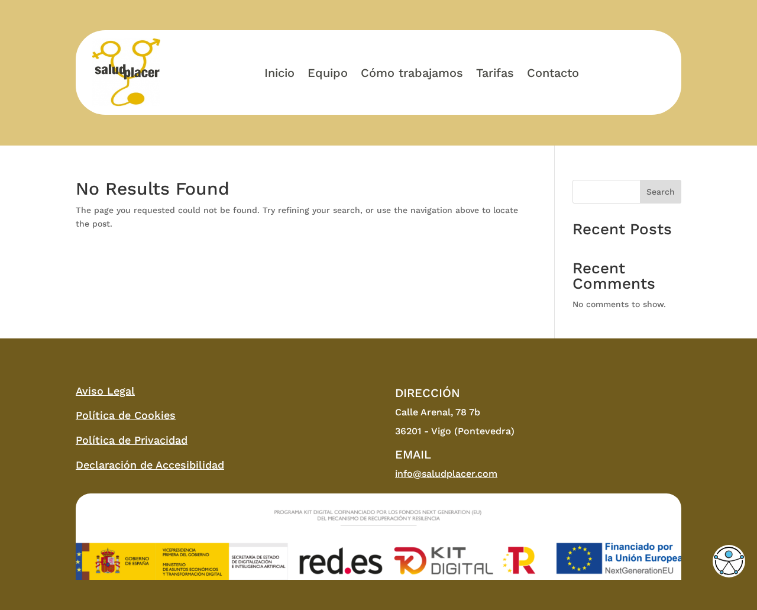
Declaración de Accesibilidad (150, 465)
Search (660, 191)
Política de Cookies (126, 415)
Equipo (328, 73)
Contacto (553, 73)
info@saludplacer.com (446, 473)
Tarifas (495, 73)
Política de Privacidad (131, 440)
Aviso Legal (105, 391)
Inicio (279, 73)
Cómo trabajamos (412, 73)
